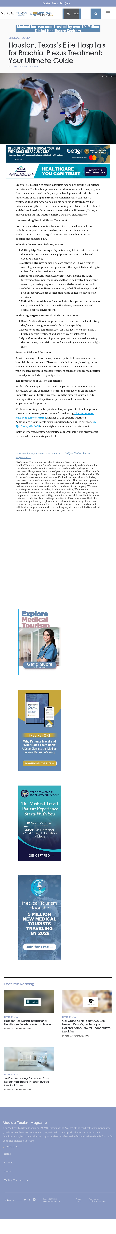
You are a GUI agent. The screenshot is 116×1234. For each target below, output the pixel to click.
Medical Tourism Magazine (25, 66)
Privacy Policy (78, 1200)
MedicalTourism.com (16, 1180)
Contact (8, 1171)
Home (7, 1153)
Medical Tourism (108, 76)
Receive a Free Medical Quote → (58, 3)
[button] (108, 12)
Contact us (12, 1147)
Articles (8, 1162)
